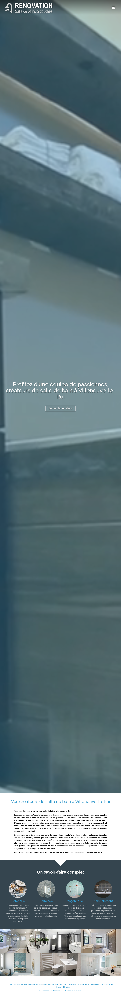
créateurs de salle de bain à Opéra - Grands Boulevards (66, 984)
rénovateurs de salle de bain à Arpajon (26, 984)
